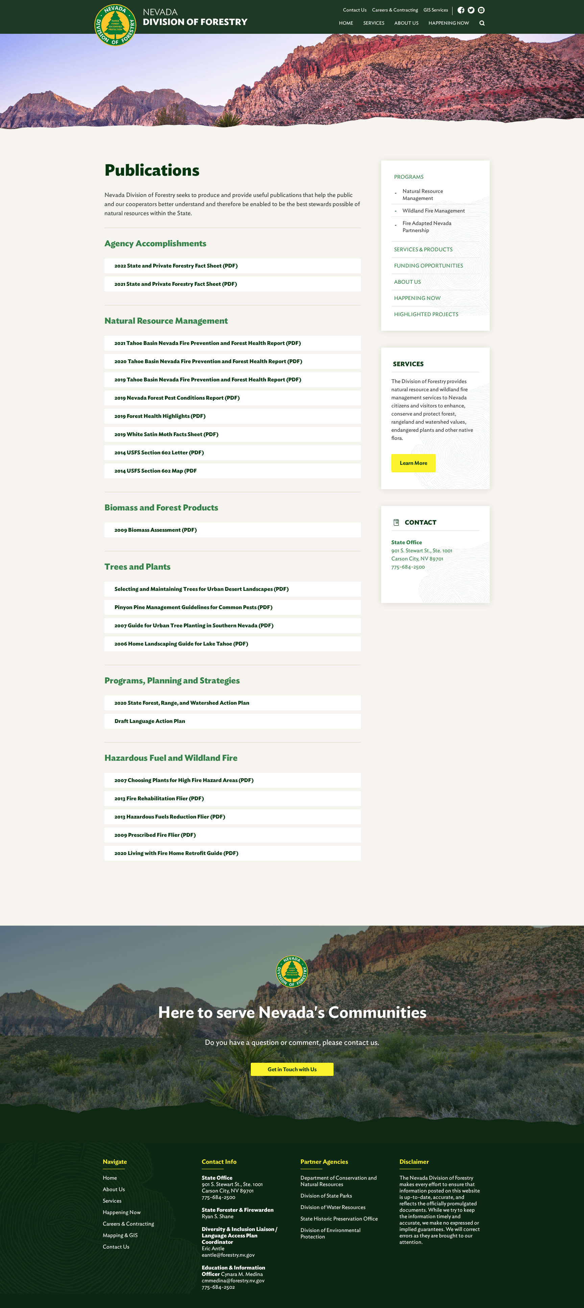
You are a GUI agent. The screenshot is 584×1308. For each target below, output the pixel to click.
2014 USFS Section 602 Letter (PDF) (159, 452)
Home (346, 23)
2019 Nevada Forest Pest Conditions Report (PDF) (177, 398)
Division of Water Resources (333, 1207)
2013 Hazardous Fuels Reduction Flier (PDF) (170, 816)
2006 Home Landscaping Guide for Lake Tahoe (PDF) (181, 643)
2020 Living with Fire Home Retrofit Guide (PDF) (176, 853)
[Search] (482, 23)
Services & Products (423, 249)
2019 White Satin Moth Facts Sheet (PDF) (166, 434)
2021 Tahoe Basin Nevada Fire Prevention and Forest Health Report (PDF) (208, 343)
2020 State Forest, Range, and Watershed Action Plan (182, 703)
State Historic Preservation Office (339, 1218)
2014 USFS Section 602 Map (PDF (156, 471)
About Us (406, 23)
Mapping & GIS (120, 1235)
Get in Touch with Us (292, 1069)
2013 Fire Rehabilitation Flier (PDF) (159, 798)
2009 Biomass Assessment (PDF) (156, 530)
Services (373, 23)
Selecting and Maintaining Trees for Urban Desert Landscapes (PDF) (202, 589)
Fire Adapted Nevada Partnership (427, 226)
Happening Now (449, 23)
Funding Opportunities (428, 265)
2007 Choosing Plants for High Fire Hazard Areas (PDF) (184, 780)
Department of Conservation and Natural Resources (338, 1181)
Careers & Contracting (395, 9)
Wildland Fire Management (434, 210)
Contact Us (355, 9)
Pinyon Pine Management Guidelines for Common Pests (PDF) (193, 607)
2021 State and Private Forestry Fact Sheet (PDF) (176, 284)
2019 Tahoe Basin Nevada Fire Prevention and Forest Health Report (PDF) (208, 379)
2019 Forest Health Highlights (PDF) (160, 416)
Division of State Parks (326, 1195)
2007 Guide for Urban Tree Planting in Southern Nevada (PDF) (194, 625)
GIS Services (435, 9)
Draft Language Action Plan (150, 721)
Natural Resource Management (423, 194)
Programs (408, 177)
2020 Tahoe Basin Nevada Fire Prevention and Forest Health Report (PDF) (208, 361)
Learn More (413, 463)
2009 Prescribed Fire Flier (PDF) (155, 835)
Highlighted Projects (426, 314)
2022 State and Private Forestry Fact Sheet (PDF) (176, 265)
